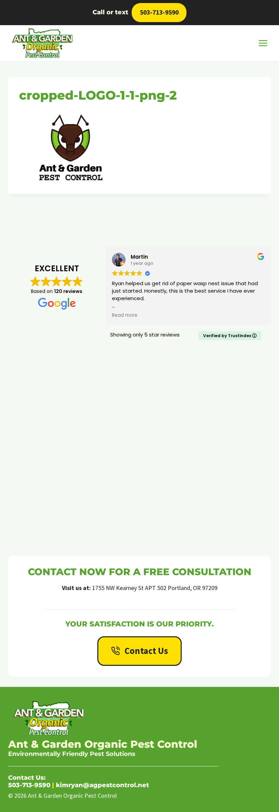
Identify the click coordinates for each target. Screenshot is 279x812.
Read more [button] (102, 315)
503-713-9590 (159, 12)
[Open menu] (263, 43)
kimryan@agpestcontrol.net (102, 785)
